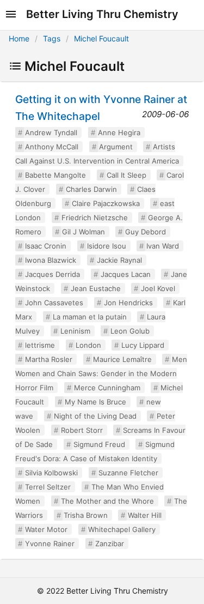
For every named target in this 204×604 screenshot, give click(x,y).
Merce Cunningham (107, 387)
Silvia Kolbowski (51, 472)
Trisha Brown (86, 515)
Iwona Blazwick (50, 260)
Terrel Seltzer (48, 486)
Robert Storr (82, 430)
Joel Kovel (158, 288)
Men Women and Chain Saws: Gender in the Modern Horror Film (101, 373)
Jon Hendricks (128, 302)
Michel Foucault (101, 38)
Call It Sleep (126, 175)
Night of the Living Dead (95, 416)
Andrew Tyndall (51, 132)
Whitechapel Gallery (122, 529)
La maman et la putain (90, 316)
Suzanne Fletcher (128, 472)
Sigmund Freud (99, 444)
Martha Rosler (48, 359)
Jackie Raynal (119, 260)
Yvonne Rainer (50, 543)
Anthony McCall (51, 146)
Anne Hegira (119, 132)
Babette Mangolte (55, 175)
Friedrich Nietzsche (94, 217)
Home (19, 38)
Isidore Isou (106, 245)
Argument (116, 146)
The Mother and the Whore (107, 501)
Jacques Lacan (126, 274)
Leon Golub (130, 331)
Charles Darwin (91, 189)
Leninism (75, 331)
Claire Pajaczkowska (106, 203)
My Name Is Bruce (95, 401)
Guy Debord (145, 231)
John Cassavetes (54, 302)
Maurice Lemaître (122, 359)
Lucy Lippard (142, 345)
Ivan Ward (162, 245)
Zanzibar (109, 543)
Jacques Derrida (52, 274)
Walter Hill (145, 515)
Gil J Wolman (83, 231)
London (88, 345)
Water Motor (46, 529)
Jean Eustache (96, 288)
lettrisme (40, 345)
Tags (51, 38)
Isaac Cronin (45, 245)
